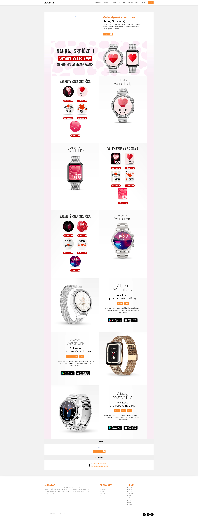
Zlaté (126, 303)
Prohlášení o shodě (132, 501)
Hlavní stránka (97, 2)
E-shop (143, 2)
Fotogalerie (107, 34)
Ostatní (101, 495)
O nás (128, 497)
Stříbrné (120, 303)
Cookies (129, 504)
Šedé (129, 410)
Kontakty (130, 2)
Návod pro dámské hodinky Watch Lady (100, 465)
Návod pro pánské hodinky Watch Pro (100, 466)
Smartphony (103, 489)
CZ (150, 2)
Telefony (102, 488)
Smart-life (102, 493)
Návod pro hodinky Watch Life (100, 463)
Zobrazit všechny (99, 451)
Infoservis (129, 499)
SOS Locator (121, 2)
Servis (137, 2)
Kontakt (129, 502)
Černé (81, 356)
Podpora (113, 2)
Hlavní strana (130, 488)
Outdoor (102, 491)
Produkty (106, 2)
